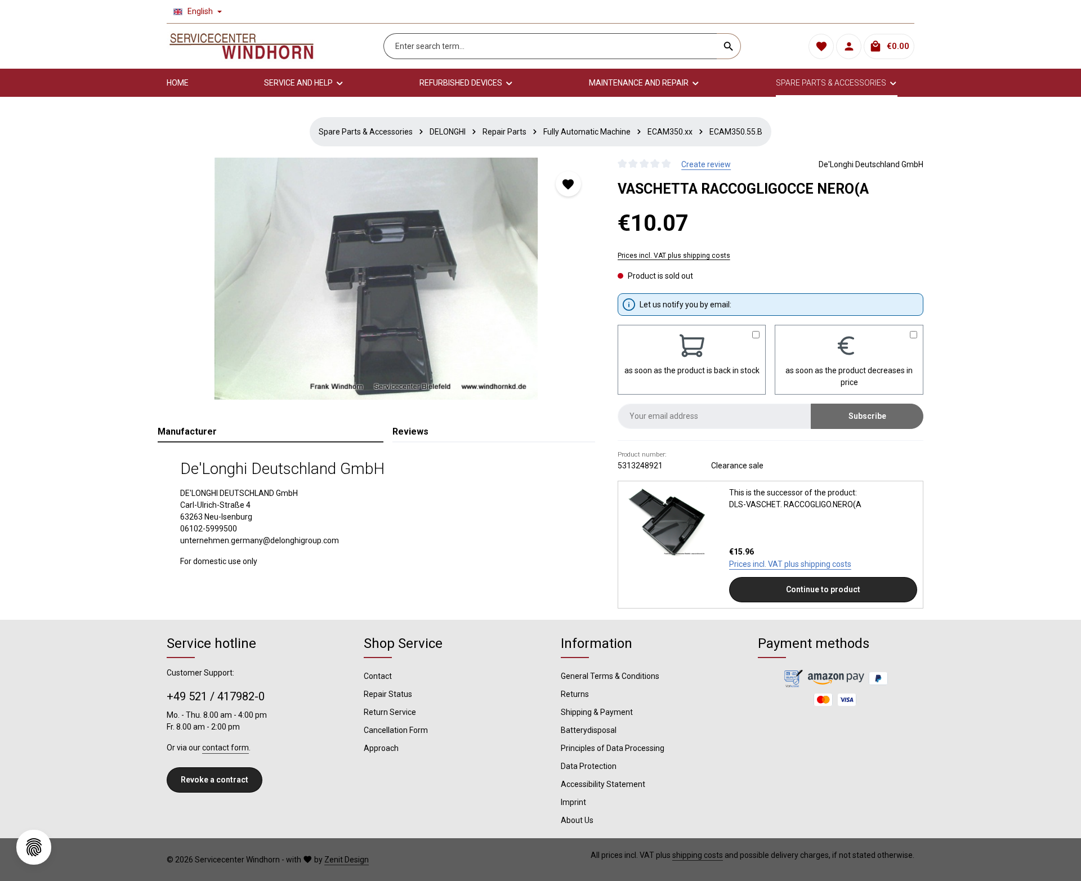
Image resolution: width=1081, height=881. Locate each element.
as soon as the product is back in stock (692, 370)
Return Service (390, 712)
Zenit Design (346, 859)
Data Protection (589, 766)
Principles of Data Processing (612, 748)
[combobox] (550, 46)
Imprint (573, 802)
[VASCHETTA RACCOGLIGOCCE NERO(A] (376, 279)
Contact (378, 676)
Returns (575, 694)
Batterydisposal (589, 730)
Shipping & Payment (597, 712)
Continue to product (823, 589)
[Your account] (848, 46)
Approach (381, 748)
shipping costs (697, 855)
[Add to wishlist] (568, 183)
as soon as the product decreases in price (849, 376)
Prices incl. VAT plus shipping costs (674, 256)
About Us (577, 820)
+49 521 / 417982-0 (216, 696)
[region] (376, 279)
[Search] (729, 46)
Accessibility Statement (603, 784)
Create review (706, 164)
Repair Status (388, 694)
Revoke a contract (214, 779)
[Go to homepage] (241, 46)
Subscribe (867, 416)
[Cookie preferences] (34, 847)
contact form (225, 747)
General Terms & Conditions (610, 676)
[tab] (270, 432)
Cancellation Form (396, 730)
